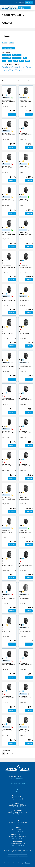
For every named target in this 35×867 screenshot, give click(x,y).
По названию (22, 81)
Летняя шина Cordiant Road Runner (25, 100)
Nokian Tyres (8, 70)
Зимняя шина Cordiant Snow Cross (8, 299)
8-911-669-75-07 (17, 831)
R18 (27, 60)
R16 (15, 60)
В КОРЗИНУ (12, 114)
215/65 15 (17, 58)
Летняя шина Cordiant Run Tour (7, 332)
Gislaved (15, 67)
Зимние (4, 42)
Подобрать (29, 2)
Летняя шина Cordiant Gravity (24, 597)
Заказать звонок (8, 48)
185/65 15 (6, 55)
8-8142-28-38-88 (17, 800)
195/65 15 (17, 55)
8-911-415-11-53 (17, 814)
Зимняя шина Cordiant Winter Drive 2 (25, 565)
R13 (25, 58)
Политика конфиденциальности (18, 855)
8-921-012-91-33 (17, 824)
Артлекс (27, 862)
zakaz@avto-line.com (17, 783)
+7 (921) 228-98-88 (17, 778)
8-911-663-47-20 (17, 845)
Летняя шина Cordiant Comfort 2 (8, 200)
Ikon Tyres (26, 67)
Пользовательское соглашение (17, 854)
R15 (9, 60)
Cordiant (6, 67)
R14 (4, 60)
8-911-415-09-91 (17, 807)
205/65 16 (6, 58)
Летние (11, 42)
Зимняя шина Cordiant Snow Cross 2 (8, 101)
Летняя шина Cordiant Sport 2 (24, 332)
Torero (18, 70)
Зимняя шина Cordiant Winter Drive (25, 134)
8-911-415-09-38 (17, 838)
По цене (30, 81)
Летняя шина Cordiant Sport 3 (7, 531)
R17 (21, 60)
